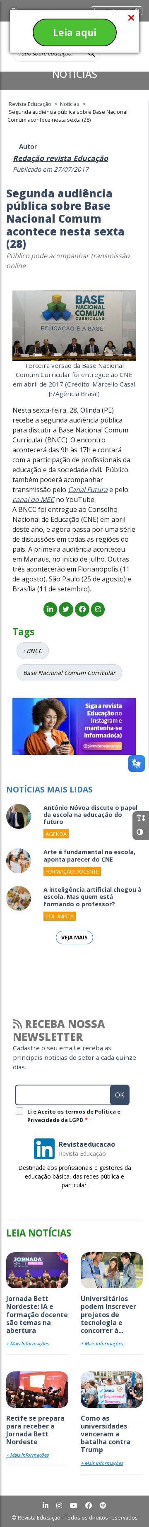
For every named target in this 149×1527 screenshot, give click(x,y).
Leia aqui (74, 32)
